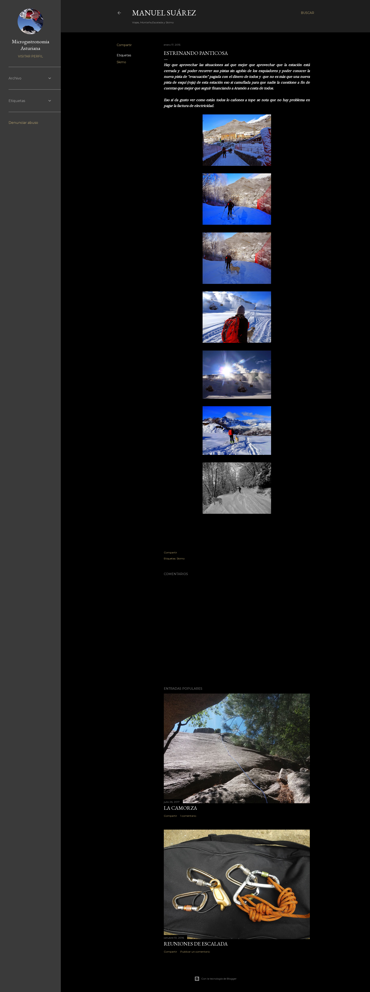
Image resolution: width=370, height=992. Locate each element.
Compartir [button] (124, 45)
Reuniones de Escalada (196, 943)
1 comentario (188, 815)
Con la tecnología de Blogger (219, 978)
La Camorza (180, 808)
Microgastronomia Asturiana (30, 44)
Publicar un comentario (195, 951)
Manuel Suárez (164, 13)
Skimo (121, 62)
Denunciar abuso (23, 123)
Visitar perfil (30, 56)
